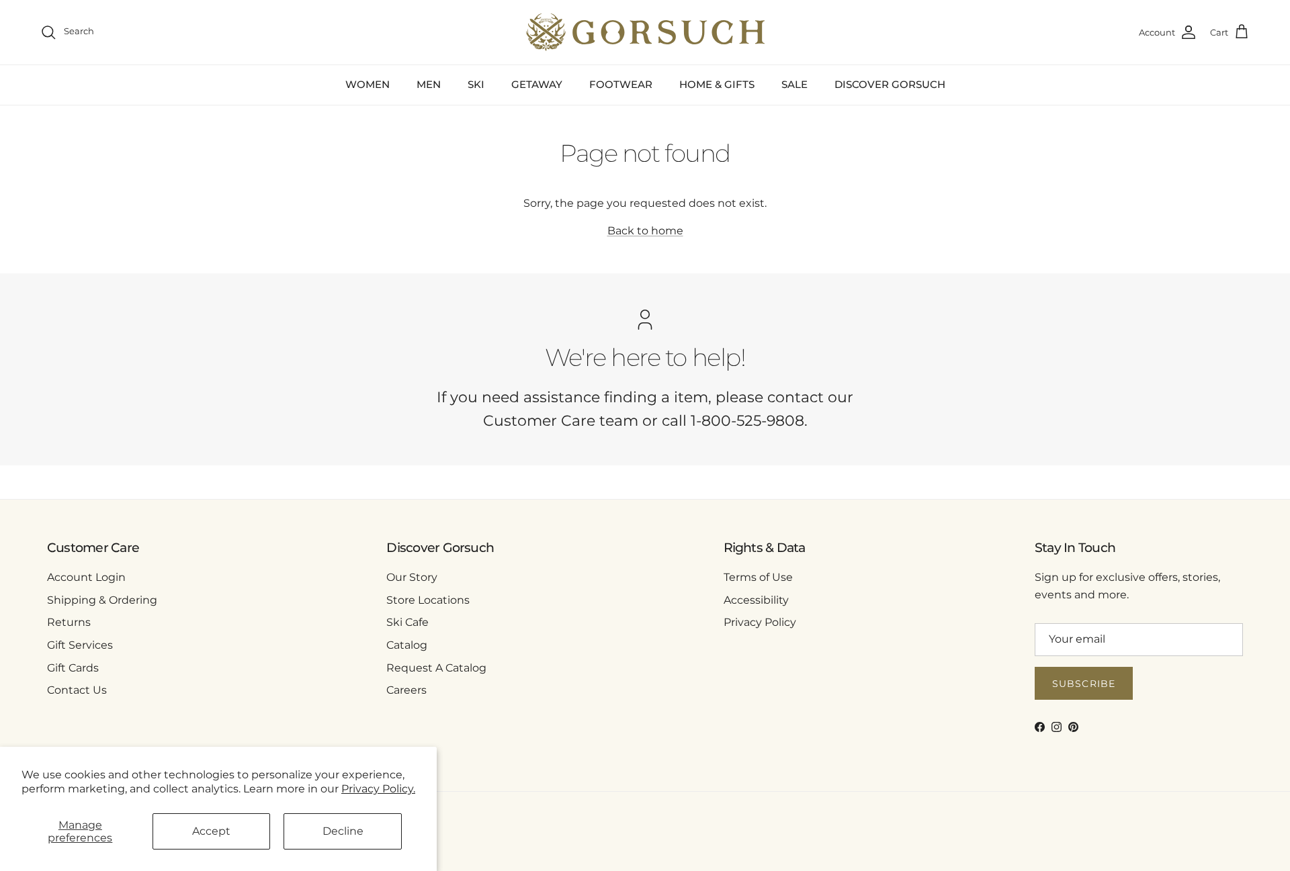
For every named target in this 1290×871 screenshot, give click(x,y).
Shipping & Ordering (102, 600)
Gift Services (80, 645)
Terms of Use (758, 577)
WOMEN (367, 84)
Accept (211, 831)
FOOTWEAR (620, 84)
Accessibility (756, 600)
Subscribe (1083, 684)
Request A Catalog (436, 667)
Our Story (411, 577)
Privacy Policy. (378, 788)
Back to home (645, 230)
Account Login (86, 577)
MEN (429, 84)
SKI (476, 84)
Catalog (406, 645)
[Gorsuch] (645, 32)
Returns (69, 622)
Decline (342, 831)
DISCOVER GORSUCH (889, 84)
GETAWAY (536, 84)
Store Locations (428, 600)
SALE (794, 84)
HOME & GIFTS (717, 84)
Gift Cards (73, 667)
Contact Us (77, 690)
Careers (406, 690)
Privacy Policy (760, 622)
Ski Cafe (407, 622)
